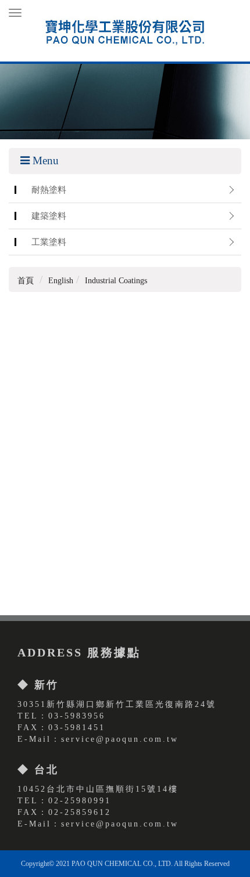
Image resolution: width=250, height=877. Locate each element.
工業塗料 (48, 242)
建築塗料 (48, 216)
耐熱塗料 (48, 189)
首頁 (25, 280)
